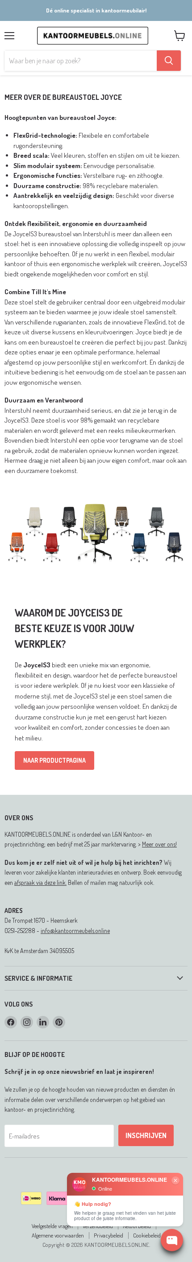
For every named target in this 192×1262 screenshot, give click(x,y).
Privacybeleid (108, 1235)
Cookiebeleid (147, 1235)
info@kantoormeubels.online (75, 930)
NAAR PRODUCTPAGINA (54, 760)
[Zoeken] (169, 60)
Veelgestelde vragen (52, 1225)
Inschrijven (146, 1135)
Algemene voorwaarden (58, 1235)
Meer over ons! (159, 844)
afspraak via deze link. (40, 882)
